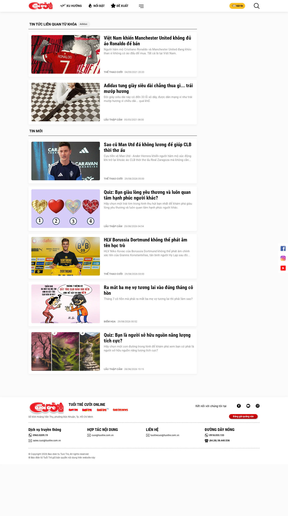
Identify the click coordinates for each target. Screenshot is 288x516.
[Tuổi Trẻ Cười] (258, 406)
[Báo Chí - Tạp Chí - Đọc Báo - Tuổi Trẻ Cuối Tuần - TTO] (88, 409)
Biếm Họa (110, 321)
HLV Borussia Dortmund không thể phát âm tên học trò (145, 242)
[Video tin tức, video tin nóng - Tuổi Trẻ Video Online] (104, 409)
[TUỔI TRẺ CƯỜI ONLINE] (46, 408)
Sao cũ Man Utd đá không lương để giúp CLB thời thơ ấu (147, 147)
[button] (140, 6)
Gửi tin (239, 6)
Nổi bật (99, 6)
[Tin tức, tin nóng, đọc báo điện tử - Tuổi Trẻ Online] (74, 409)
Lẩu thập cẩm (113, 119)
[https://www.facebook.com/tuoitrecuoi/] (239, 406)
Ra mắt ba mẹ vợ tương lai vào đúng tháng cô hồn (148, 290)
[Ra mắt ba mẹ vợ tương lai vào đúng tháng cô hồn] (65, 304)
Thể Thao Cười (113, 72)
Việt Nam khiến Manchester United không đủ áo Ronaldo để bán (147, 40)
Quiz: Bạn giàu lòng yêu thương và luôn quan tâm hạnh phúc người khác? (147, 195)
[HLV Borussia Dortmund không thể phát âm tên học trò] (65, 256)
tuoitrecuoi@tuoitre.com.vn (164, 435)
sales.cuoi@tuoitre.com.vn (47, 440)
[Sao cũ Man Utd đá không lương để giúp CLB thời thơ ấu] (65, 161)
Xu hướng (74, 6)
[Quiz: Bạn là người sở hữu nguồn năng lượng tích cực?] (65, 351)
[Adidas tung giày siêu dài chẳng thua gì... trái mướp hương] (65, 102)
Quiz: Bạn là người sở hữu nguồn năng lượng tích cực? (147, 338)
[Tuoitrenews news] (120, 409)
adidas (83, 24)
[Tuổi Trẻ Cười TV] (248, 406)
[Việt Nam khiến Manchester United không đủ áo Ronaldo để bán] (65, 54)
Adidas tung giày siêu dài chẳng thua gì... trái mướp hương (148, 88)
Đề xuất (122, 6)
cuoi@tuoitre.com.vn (103, 435)
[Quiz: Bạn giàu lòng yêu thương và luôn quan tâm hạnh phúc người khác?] (65, 208)
